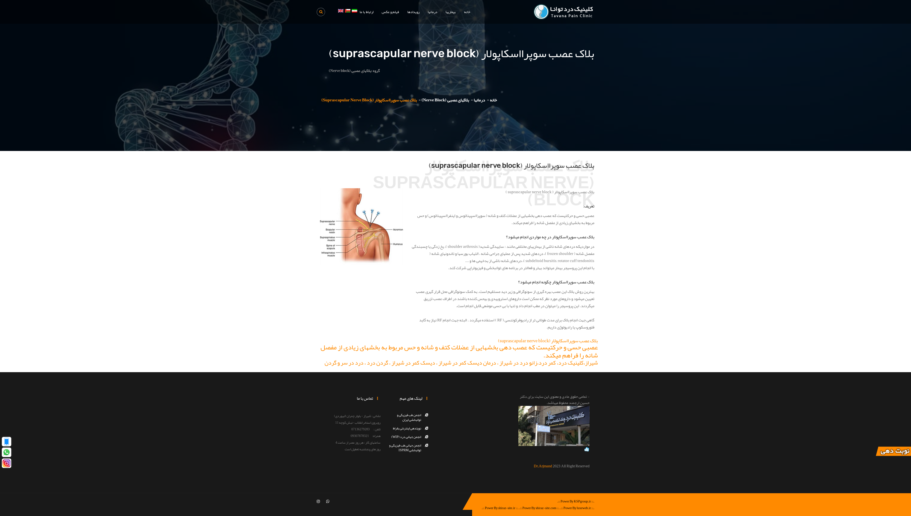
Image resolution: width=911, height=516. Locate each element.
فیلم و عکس (390, 11)
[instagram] (318, 501)
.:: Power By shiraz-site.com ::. (539, 508)
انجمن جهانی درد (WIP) (406, 436)
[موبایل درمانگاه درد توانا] (6, 442)
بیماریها (451, 11)
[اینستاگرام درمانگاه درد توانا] (6, 464)
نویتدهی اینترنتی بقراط (407, 428)
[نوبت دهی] (893, 452)
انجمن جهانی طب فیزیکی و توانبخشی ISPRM (405, 447)
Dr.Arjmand (543, 466)
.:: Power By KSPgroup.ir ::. (575, 501)
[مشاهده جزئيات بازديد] (587, 450)
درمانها (432, 11)
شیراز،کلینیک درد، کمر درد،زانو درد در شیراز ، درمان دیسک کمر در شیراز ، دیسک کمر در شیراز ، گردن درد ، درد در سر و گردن (461, 362)
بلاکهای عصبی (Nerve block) (445, 100)
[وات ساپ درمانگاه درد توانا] (6, 453)
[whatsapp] (328, 501)
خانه (467, 11)
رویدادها (413, 11)
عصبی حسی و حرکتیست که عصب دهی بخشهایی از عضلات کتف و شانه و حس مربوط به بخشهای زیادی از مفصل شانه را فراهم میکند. (459, 351)
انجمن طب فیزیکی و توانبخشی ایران (409, 417)
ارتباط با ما (366, 11)
